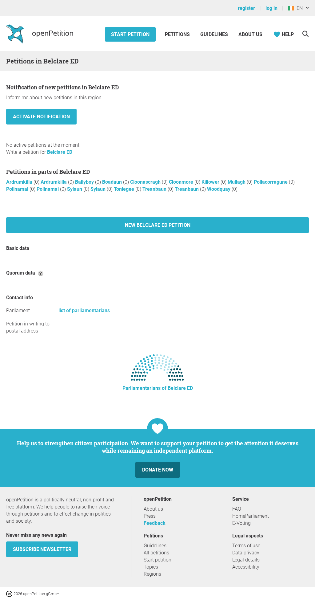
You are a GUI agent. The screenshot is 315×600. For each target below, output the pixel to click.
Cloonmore (181, 182)
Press (150, 516)
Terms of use (246, 546)
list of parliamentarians (84, 310)
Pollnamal (18, 189)
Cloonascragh (146, 182)
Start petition (130, 34)
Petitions (178, 34)
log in (271, 8)
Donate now (157, 470)
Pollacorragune (271, 182)
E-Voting (241, 523)
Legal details (246, 560)
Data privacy (245, 553)
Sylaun (75, 189)
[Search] (305, 33)
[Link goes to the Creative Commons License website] (10, 593)
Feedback (154, 523)
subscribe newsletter (42, 549)
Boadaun (112, 182)
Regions (152, 574)
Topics (151, 567)
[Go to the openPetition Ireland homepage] (40, 33)
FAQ (236, 509)
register (246, 8)
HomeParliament (250, 516)
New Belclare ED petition (157, 225)
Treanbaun (155, 189)
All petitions (156, 553)
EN (298, 8)
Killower (211, 182)
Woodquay (219, 189)
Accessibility (245, 567)
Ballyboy (85, 182)
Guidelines (214, 34)
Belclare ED (59, 152)
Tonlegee (124, 189)
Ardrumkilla (20, 182)
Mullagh (237, 182)
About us (250, 34)
